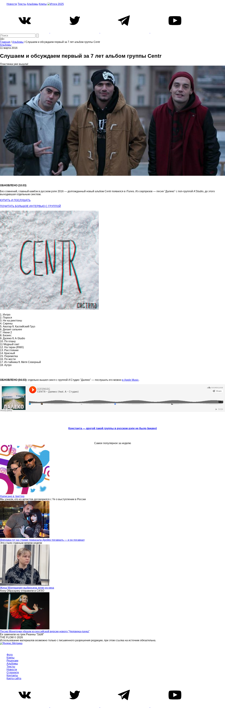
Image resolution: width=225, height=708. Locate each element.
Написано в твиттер (12, 496)
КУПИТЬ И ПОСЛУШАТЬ (15, 200)
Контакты (12, 675)
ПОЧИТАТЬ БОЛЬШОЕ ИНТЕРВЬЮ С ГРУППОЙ (30, 206)
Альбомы (32, 4)
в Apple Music (130, 379)
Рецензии (12, 660)
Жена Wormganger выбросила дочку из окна (27, 587)
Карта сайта (14, 678)
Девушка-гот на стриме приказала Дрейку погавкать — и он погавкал (42, 540)
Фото (10, 654)
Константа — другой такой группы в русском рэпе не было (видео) (112, 428)
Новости (12, 4)
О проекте (13, 672)
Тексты (22, 4)
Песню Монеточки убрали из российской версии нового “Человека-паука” (44, 631)
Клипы (43, 4)
